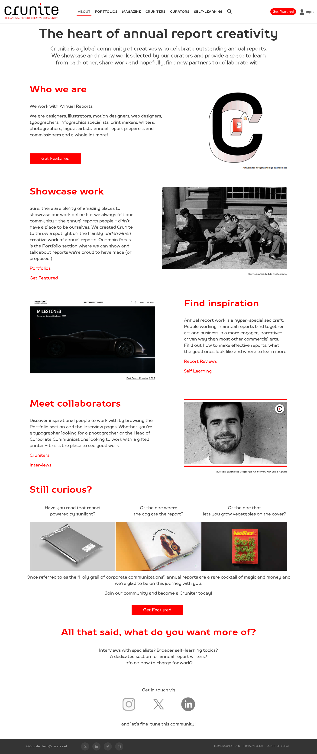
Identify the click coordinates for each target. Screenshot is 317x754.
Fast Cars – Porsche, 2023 (140, 378)
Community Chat (278, 746)
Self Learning (198, 371)
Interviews (40, 465)
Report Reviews (200, 361)
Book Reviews (134, 17)
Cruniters (155, 12)
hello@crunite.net (54, 746)
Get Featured (283, 12)
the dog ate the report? (158, 514)
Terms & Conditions (227, 746)
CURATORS (179, 12)
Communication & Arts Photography (267, 274)
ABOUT (84, 12)
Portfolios (40, 268)
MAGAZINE (131, 12)
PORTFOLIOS (106, 12)
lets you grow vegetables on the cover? (244, 514)
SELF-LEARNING (208, 12)
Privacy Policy (253, 746)
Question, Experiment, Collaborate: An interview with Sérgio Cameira (251, 471)
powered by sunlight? (72, 514)
